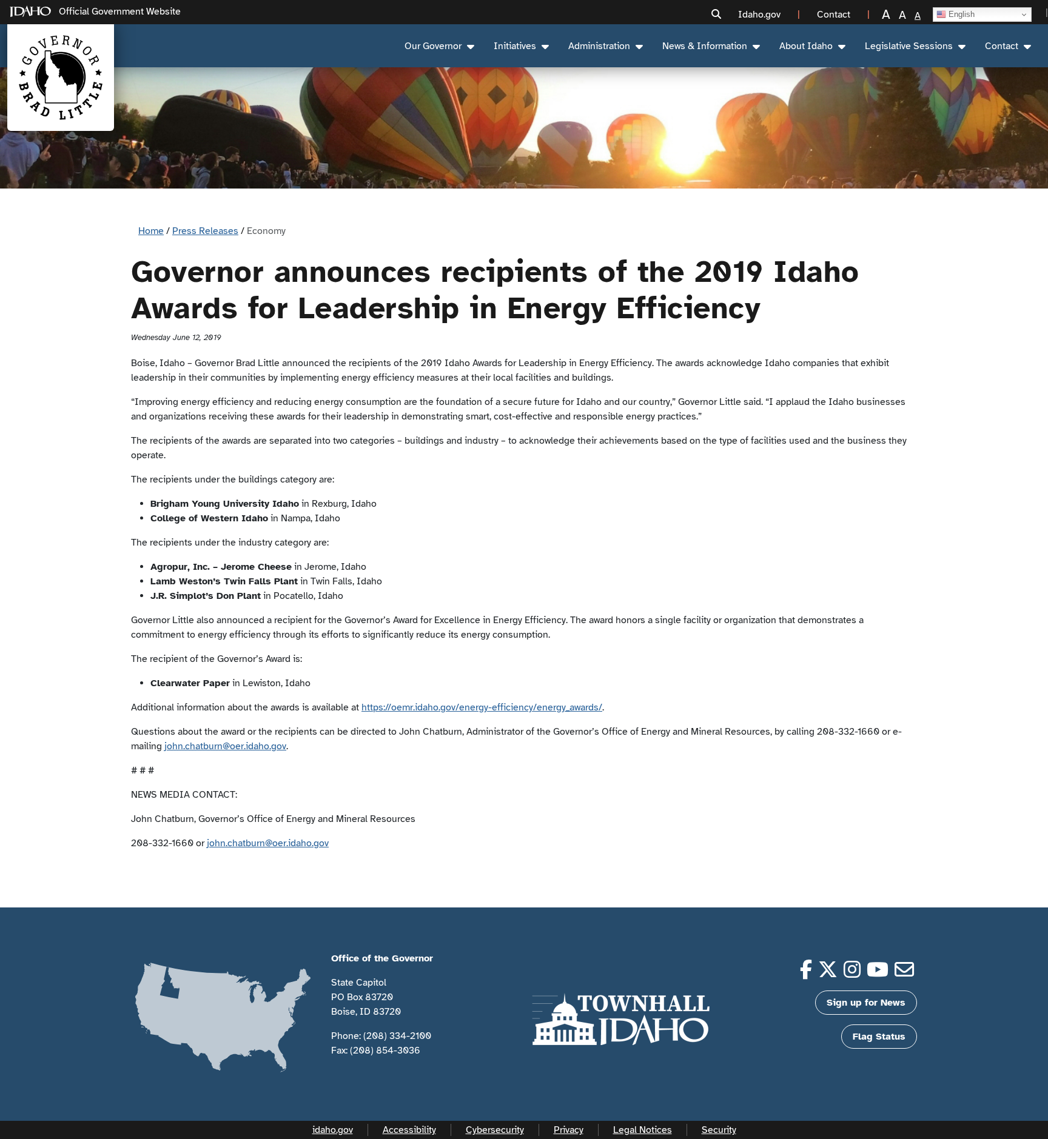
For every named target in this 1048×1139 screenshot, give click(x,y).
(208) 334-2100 (397, 1036)
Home (151, 231)
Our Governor (433, 46)
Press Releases (205, 231)
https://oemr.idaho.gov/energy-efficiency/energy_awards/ (481, 707)
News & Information (704, 46)
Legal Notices (642, 1130)
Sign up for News (866, 1003)
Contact (1001, 46)
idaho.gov (332, 1130)
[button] (716, 15)
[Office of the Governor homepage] (60, 77)
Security (719, 1130)
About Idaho (806, 46)
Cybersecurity (495, 1130)
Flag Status (879, 1036)
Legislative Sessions (909, 46)
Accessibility (409, 1130)
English (960, 14)
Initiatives (515, 46)
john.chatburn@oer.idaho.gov (225, 746)
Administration (599, 46)
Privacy (568, 1130)
